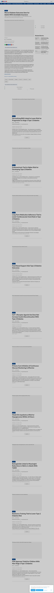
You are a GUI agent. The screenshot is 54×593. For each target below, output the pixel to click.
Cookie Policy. (45, 587)
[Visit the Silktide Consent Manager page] (51, 590)
